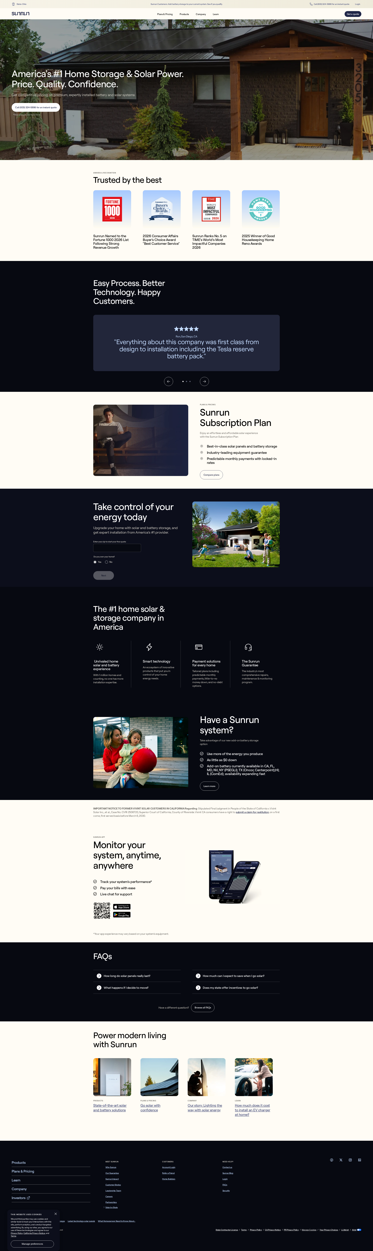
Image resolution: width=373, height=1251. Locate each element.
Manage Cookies (309, 1230)
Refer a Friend (168, 1173)
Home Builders (168, 1179)
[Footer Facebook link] (331, 1160)
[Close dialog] (370, 1248)
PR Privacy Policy (291, 1230)
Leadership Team (113, 1190)
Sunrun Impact (112, 1179)
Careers (109, 1196)
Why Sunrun (110, 1167)
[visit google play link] (122, 916)
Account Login (168, 1167)
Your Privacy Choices (329, 1230)
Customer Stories (113, 1184)
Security (226, 1190)
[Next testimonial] (204, 381)
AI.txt (354, 1230)
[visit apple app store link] (122, 908)
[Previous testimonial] (168, 381)
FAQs (224, 1184)
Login (357, 4)
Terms (244, 1230)
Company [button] (201, 14)
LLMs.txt (345, 1230)
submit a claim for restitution (252, 812)
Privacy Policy (256, 1230)
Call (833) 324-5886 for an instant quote (331, 4)
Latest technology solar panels (81, 1221)
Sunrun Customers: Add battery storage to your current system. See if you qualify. (186, 4)
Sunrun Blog (227, 1173)
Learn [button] (216, 14)
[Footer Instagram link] (350, 1160)
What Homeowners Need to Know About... (116, 1221)
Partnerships (111, 1202)
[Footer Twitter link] (341, 1160)
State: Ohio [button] (21, 4)
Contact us (227, 1167)
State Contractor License (227, 1230)
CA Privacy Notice (273, 1230)
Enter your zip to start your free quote (109, 541)
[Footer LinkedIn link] (359, 1160)
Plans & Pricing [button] (165, 14)
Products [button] (184, 14)
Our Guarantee (112, 1173)
